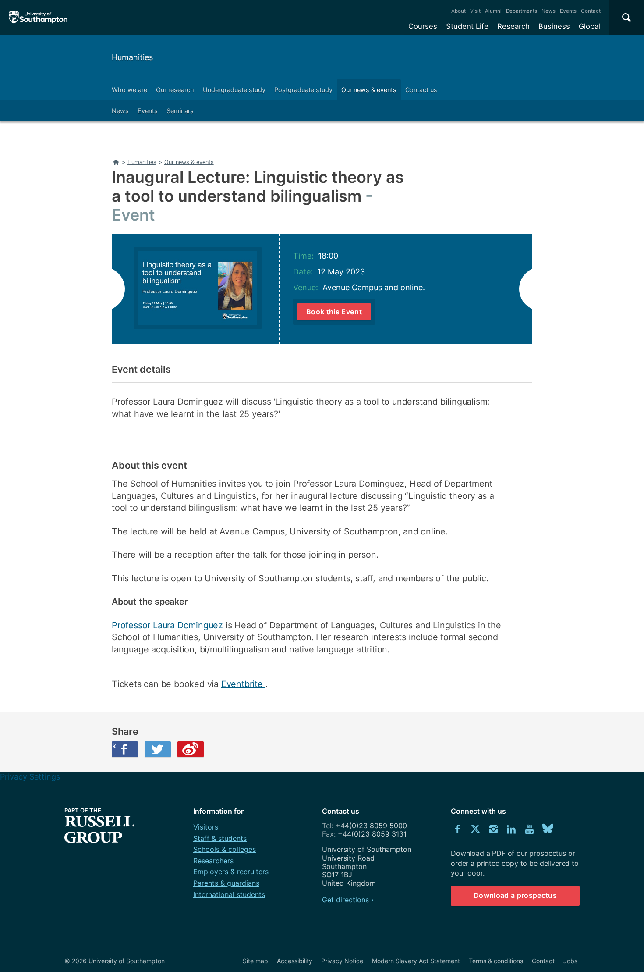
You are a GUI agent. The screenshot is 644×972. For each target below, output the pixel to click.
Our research (175, 89)
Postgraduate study (303, 89)
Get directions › (348, 899)
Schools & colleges (224, 849)
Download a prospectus (515, 895)
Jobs (570, 961)
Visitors (205, 826)
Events (568, 11)
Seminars (180, 110)
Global (589, 26)
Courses (422, 26)
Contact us (421, 89)
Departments (521, 11)
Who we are (129, 89)
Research (513, 26)
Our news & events (368, 89)
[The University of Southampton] (38, 17)
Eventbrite (243, 684)
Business (554, 26)
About (458, 11)
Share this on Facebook (114, 745)
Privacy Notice (342, 961)
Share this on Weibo (190, 749)
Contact (591, 11)
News (548, 11)
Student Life (467, 26)
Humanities (132, 57)
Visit (475, 11)
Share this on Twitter (158, 749)
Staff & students (220, 838)
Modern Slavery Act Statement (416, 961)
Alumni (493, 11)
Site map (255, 961)
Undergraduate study (234, 89)
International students (229, 894)
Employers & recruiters (231, 871)
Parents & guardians (226, 883)
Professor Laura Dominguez (169, 625)
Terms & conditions (496, 961)
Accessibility (294, 961)
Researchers (213, 860)
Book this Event (334, 311)
